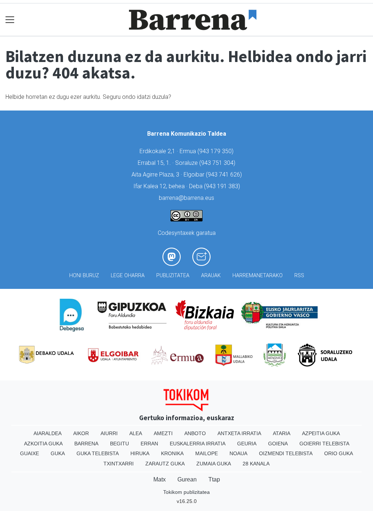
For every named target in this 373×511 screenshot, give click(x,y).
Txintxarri (118, 464)
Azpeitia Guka (321, 433)
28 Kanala (256, 464)
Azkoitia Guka (43, 443)
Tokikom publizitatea (186, 492)
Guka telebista (97, 453)
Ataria (281, 433)
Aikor (81, 433)
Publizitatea (172, 275)
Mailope (206, 453)
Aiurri (109, 433)
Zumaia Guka (213, 464)
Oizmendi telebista (286, 453)
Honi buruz (84, 275)
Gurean (187, 479)
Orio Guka (338, 453)
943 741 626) (225, 174)
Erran (149, 443)
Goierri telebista (324, 443)
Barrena (86, 443)
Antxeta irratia (239, 433)
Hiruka (139, 453)
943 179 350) (216, 151)
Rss (299, 275)
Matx (159, 479)
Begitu (119, 443)
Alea (135, 433)
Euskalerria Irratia (197, 443)
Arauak (211, 275)
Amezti (163, 433)
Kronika (172, 453)
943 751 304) (218, 162)
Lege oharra (128, 275)
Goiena (278, 443)
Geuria (246, 443)
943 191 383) (223, 186)
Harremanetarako (257, 275)
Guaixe (29, 453)
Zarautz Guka (165, 464)
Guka (58, 453)
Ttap (214, 479)
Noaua (238, 453)
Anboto (195, 433)
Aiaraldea (48, 433)
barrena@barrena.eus (186, 197)
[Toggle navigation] (10, 19)
